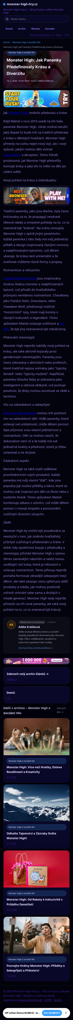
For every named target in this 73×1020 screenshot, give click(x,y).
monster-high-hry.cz (22, 4)
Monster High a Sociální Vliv (26, 42)
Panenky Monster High (19, 278)
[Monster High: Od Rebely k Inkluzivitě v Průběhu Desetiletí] (36, 883)
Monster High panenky (19, 413)
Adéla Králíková (29, 627)
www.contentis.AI (31, 1000)
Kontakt (50, 28)
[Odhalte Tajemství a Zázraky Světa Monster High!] (36, 816)
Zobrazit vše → (61, 710)
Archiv (22, 28)
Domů (9, 28)
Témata (35, 28)
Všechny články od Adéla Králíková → (36, 648)
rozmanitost (12, 155)
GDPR (48, 1000)
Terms (58, 1000)
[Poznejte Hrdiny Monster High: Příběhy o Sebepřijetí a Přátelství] (36, 949)
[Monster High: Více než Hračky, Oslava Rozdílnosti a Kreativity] (36, 750)
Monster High (18, 113)
